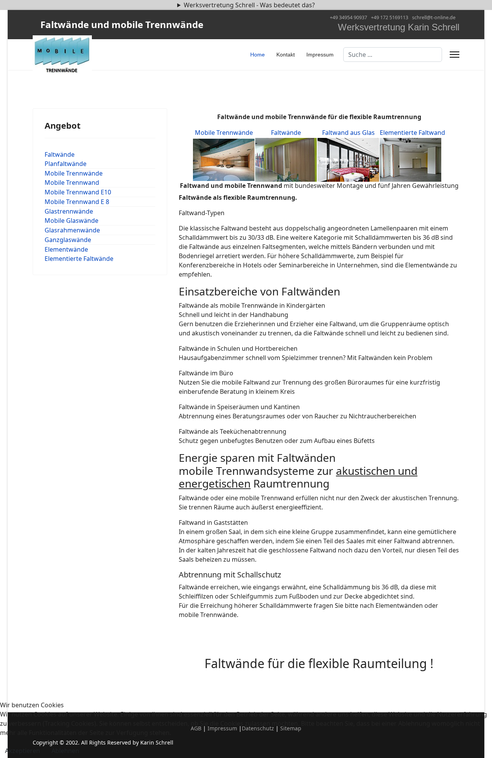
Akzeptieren (22, 750)
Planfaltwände (65, 163)
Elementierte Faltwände (79, 258)
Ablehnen (65, 750)
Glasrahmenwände (72, 230)
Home (257, 54)
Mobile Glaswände (71, 220)
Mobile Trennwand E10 (78, 192)
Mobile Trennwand (72, 182)
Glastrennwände (69, 211)
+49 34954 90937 (348, 17)
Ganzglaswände (68, 240)
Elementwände (66, 249)
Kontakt (285, 54)
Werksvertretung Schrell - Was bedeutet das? (249, 5)
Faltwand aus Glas (348, 132)
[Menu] (454, 54)
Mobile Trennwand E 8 (77, 201)
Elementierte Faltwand (412, 132)
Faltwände (60, 154)
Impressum (320, 54)
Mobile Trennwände (74, 173)
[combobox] (392, 54)
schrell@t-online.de (433, 17)
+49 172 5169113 (389, 17)
